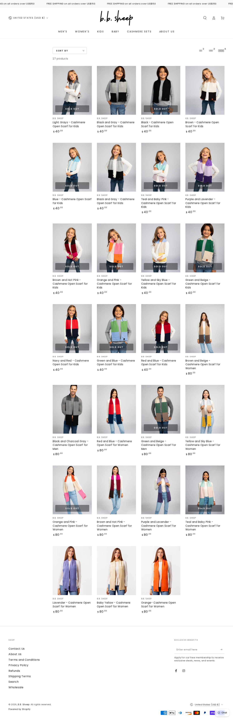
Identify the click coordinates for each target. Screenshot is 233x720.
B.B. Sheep (24, 704)
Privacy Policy (18, 665)
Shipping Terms (20, 676)
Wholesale (16, 687)
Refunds (14, 671)
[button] (204, 18)
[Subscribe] (222, 649)
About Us (15, 654)
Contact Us (17, 649)
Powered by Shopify (20, 709)
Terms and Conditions (24, 660)
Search (14, 682)
